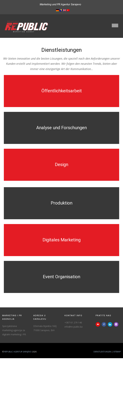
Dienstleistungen (102, 351)
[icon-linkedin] (111, 324)
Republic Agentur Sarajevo (18, 351)
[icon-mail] (99, 324)
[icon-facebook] (105, 324)
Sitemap (117, 351)
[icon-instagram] (117, 324)
